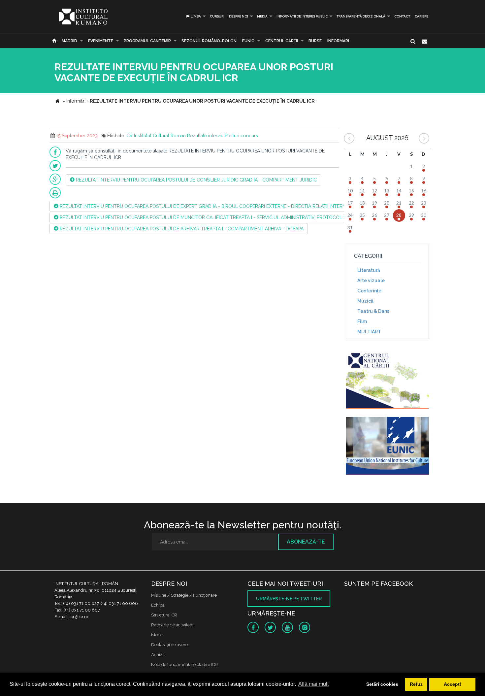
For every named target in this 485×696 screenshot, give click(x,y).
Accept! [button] (452, 684)
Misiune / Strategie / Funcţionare (184, 595)
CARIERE (421, 16)
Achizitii (159, 654)
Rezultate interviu (205, 135)
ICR (129, 135)
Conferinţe (369, 290)
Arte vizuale (371, 280)
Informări (338, 41)
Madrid (69, 41)
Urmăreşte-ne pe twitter (289, 598)
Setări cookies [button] (382, 684)
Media (262, 16)
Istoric (157, 634)
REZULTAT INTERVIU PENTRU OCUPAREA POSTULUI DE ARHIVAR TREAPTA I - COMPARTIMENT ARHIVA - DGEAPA (181, 228)
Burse (315, 41)
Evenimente (100, 41)
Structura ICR (164, 615)
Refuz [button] (416, 684)
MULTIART (369, 331)
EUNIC (248, 41)
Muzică (365, 301)
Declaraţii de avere (169, 644)
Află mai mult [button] (313, 684)
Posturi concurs (241, 135)
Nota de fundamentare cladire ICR (184, 664)
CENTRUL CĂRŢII (281, 41)
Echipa (158, 605)
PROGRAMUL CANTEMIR (147, 41)
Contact (402, 16)
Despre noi (238, 16)
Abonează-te (306, 542)
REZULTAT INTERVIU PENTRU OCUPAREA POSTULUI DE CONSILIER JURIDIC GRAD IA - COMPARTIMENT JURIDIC (196, 179)
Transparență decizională (361, 16)
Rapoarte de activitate (172, 624)
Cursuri (217, 16)
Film (362, 321)
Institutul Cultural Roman (160, 135)
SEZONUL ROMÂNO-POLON (209, 41)
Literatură (368, 270)
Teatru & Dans (373, 311)
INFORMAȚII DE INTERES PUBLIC (302, 16)
